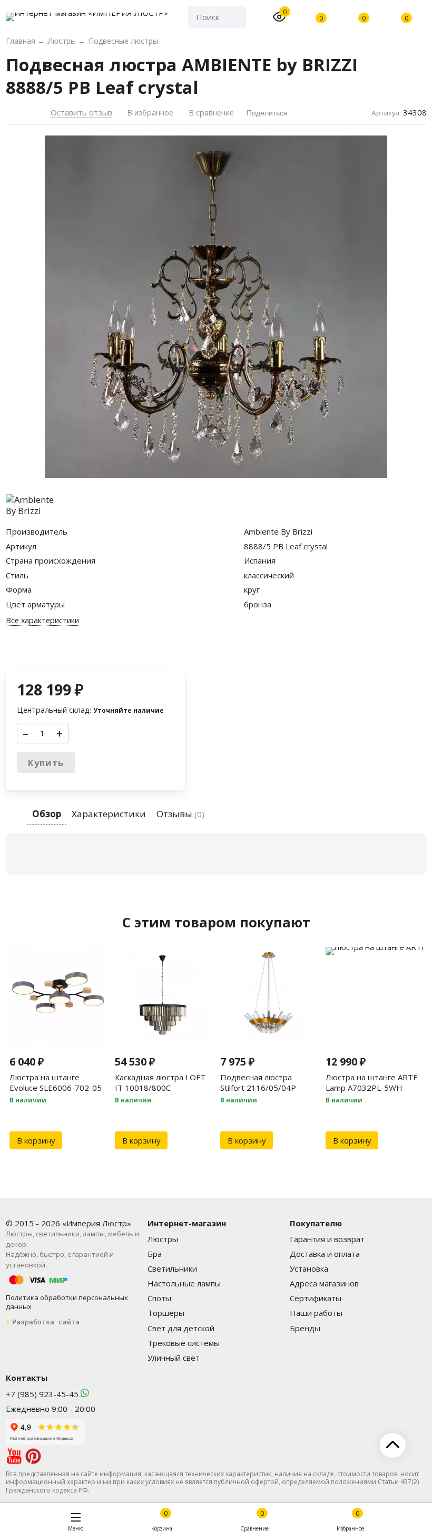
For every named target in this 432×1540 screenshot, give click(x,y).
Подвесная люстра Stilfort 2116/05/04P (258, 1082)
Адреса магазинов (324, 1283)
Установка (309, 1268)
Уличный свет (174, 1357)
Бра (155, 1253)
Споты (159, 1298)
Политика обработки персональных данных (67, 1302)
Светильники (172, 1268)
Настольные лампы (184, 1283)
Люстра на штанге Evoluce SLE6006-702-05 (55, 1082)
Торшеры (166, 1312)
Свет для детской (181, 1328)
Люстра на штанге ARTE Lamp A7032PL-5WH (372, 1082)
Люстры (163, 1239)
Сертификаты (315, 1298)
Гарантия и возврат (327, 1239)
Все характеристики (42, 620)
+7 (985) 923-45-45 (42, 1394)
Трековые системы (184, 1343)
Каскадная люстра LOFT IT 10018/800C (160, 1082)
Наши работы (316, 1312)
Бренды (305, 1328)
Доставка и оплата (325, 1253)
